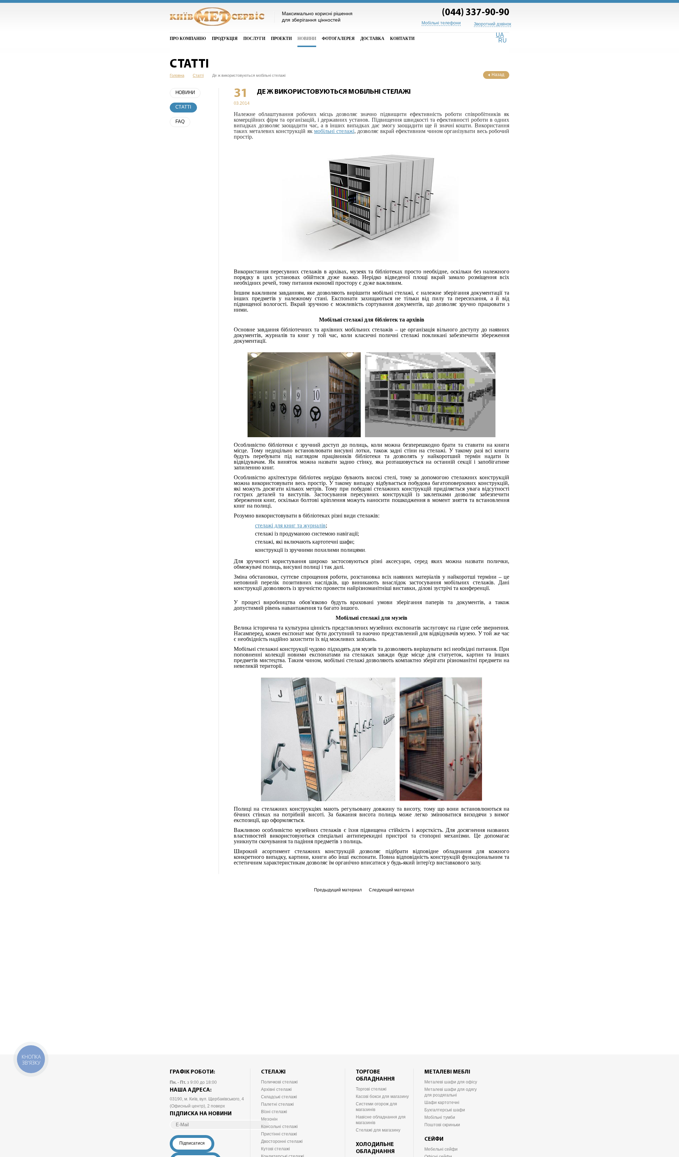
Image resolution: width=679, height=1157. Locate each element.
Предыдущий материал (338, 889)
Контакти (402, 38)
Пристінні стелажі (279, 1134)
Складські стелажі (279, 1096)
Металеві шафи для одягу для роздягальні (450, 1092)
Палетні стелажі (277, 1104)
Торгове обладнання (375, 1075)
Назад (498, 74)
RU (502, 40)
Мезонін (269, 1119)
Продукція (225, 38)
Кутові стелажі (275, 1148)
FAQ (180, 121)
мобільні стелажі (334, 131)
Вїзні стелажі (274, 1111)
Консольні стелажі (279, 1126)
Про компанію (188, 38)
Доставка (372, 38)
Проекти (281, 38)
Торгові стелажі (371, 1089)
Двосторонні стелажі (282, 1141)
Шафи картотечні (441, 1102)
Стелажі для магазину (378, 1130)
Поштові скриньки (442, 1124)
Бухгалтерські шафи (444, 1109)
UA (500, 35)
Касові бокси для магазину (382, 1096)
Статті (183, 107)
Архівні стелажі (276, 1089)
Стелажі (273, 1072)
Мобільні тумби (439, 1117)
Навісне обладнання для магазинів (381, 1120)
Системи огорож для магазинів (376, 1106)
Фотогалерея (338, 38)
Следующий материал (391, 889)
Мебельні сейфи (441, 1149)
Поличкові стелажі (279, 1082)
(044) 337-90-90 (475, 13)
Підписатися (192, 1143)
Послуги (254, 38)
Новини (306, 38)
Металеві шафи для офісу (450, 1082)
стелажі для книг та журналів (290, 525)
